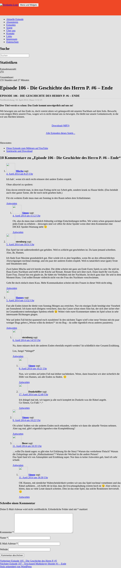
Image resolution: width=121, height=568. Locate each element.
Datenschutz (12, 42)
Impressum (11, 39)
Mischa (19, 171)
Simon (25, 213)
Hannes (20, 297)
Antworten (11, 203)
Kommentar (7, 532)
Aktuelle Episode (14, 19)
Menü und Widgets (28, 5)
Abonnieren (12, 22)
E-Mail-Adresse (9, 543)
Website (4, 549)
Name (4, 537)
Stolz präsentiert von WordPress (16, 566)
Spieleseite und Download (19, 151)
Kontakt (10, 33)
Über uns (10, 30)
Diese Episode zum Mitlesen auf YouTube (27, 148)
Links (9, 36)
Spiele (9, 27)
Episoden (11, 25)
